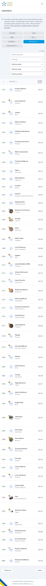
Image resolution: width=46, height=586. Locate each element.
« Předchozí (7, 570)
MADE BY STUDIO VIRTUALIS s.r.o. (23, 584)
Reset (42, 51)
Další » (40, 570)
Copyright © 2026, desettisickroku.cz (23, 581)
